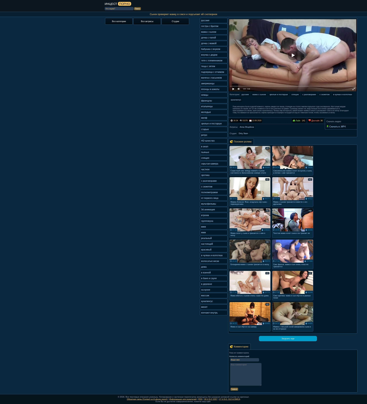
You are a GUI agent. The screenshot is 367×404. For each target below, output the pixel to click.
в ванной (206, 272)
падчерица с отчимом (212, 72)
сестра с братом (209, 26)
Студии (175, 21)
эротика (205, 175)
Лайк (297, 120)
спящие (205, 158)
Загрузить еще (288, 339)
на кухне (205, 290)
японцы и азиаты (210, 89)
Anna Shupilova (247, 127)
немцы (204, 95)
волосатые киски (210, 261)
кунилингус (207, 301)
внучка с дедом (209, 55)
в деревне (206, 284)
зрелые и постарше (211, 123)
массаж (205, 295)
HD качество (208, 141)
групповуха (207, 221)
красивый (206, 249)
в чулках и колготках (212, 255)
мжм (203, 226)
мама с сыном (208, 32)
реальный (206, 238)
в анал (204, 146)
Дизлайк (315, 120)
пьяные (205, 152)
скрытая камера (209, 163)
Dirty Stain (243, 133)
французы (206, 100)
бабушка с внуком (210, 49)
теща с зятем (208, 66)
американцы (207, 83)
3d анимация (208, 209)
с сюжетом (206, 186)
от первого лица (209, 198)
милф (204, 118)
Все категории (119, 21)
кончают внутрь (209, 312)
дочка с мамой (208, 43)
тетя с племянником (211, 60)
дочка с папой (208, 37)
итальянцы (207, 106)
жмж (203, 232)
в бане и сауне (209, 278)
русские (205, 20)
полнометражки (209, 192)
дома (204, 267)
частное (205, 169)
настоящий (207, 244)
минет (204, 307)
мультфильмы (208, 204)
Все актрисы (147, 21)
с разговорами (209, 181)
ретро (204, 135)
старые (205, 129)
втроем (205, 215)
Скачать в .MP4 (337, 126)
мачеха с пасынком (211, 78)
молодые (206, 112)
